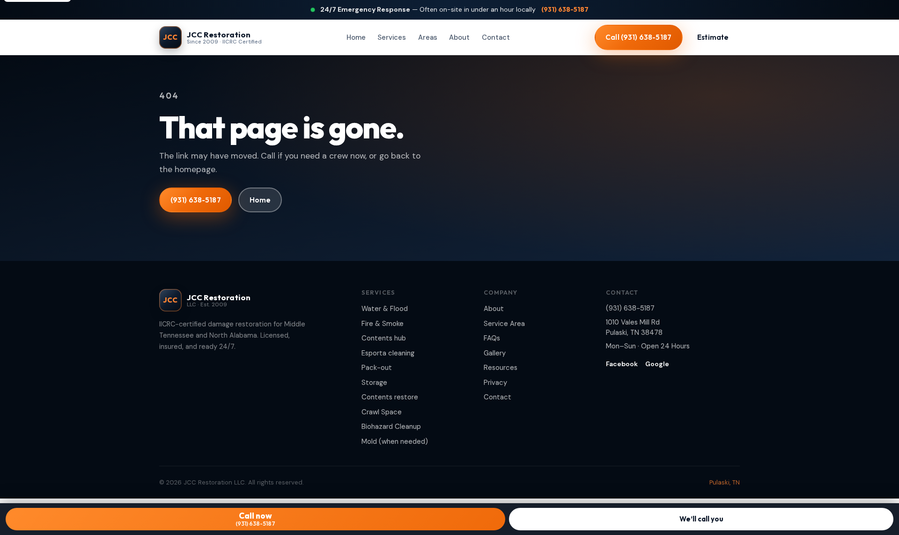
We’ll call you (701, 518)
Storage (374, 382)
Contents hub (383, 338)
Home (356, 37)
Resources (500, 367)
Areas (427, 37)
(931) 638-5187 (565, 9)
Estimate (713, 37)
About (459, 37)
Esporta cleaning (387, 353)
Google (657, 364)
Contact (496, 37)
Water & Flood (384, 308)
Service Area (504, 323)
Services (391, 37)
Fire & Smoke (382, 323)
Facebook (622, 364)
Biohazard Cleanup (391, 426)
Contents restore (389, 397)
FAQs (492, 338)
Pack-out (376, 367)
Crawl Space (381, 412)
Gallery (495, 353)
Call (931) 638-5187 (638, 37)
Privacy (495, 382)
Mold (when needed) (394, 441)
